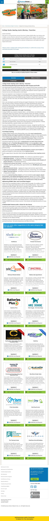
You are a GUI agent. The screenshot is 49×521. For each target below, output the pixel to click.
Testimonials (13, 80)
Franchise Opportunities (6, 471)
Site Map (3, 491)
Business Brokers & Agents (6, 476)
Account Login (4, 488)
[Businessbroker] (24, 1)
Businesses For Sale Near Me (7, 469)
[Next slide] (45, 12)
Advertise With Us (4, 481)
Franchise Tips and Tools (6, 483)
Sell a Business (4, 474)
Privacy (2, 493)
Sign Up (35, 479)
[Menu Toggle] (2, 2)
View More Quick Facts (7, 67)
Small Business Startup (5, 479)
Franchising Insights (5, 486)
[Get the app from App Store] (35, 493)
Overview (13, 77)
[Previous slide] (19, 12)
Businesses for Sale (5, 467)
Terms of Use (3, 496)
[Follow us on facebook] (32, 486)
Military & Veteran (35, 77)
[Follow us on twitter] (35, 486)
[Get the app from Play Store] (35, 496)
